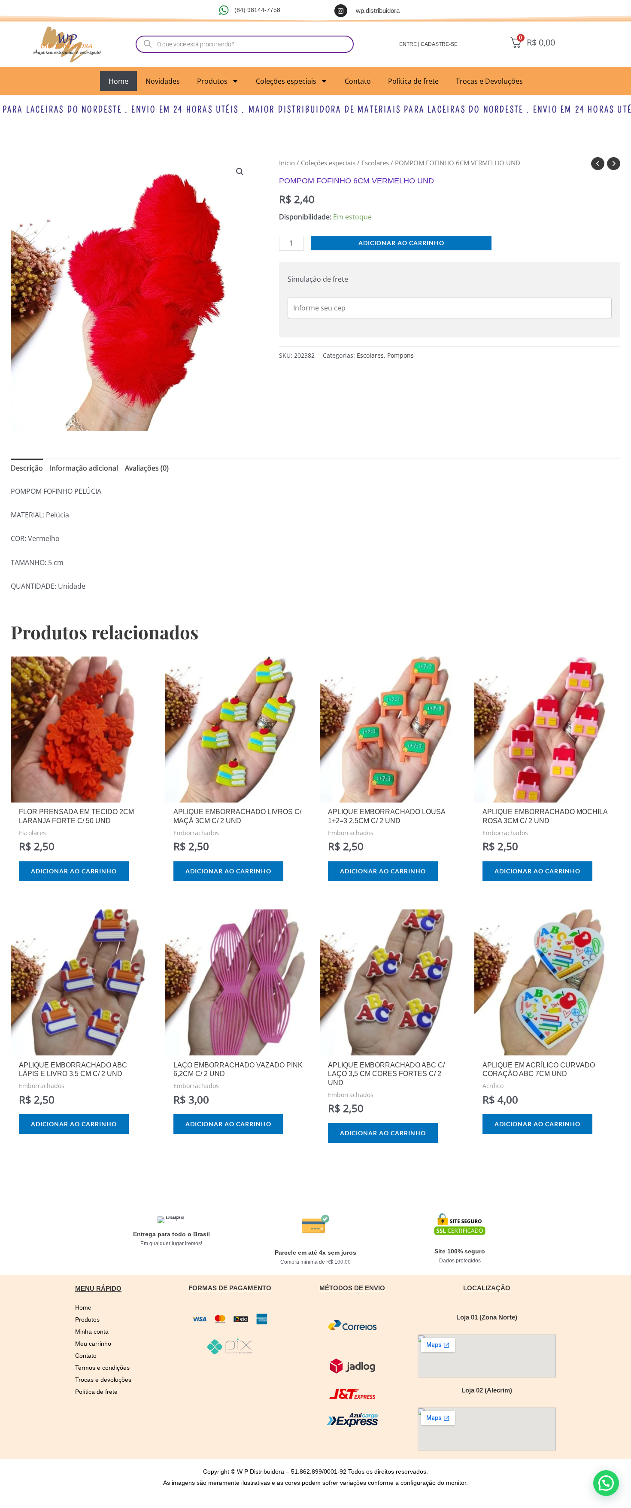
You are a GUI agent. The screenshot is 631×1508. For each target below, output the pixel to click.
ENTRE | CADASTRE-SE (428, 44)
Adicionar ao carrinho (401, 242)
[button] (240, 171)
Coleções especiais (286, 81)
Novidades (163, 81)
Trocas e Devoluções (489, 81)
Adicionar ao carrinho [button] (74, 871)
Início (287, 162)
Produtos (212, 81)
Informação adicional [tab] (84, 468)
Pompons (400, 355)
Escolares (375, 162)
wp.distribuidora (378, 10)
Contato (358, 81)
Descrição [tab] (27, 468)
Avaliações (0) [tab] (147, 468)
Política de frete (413, 81)
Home (118, 81)
